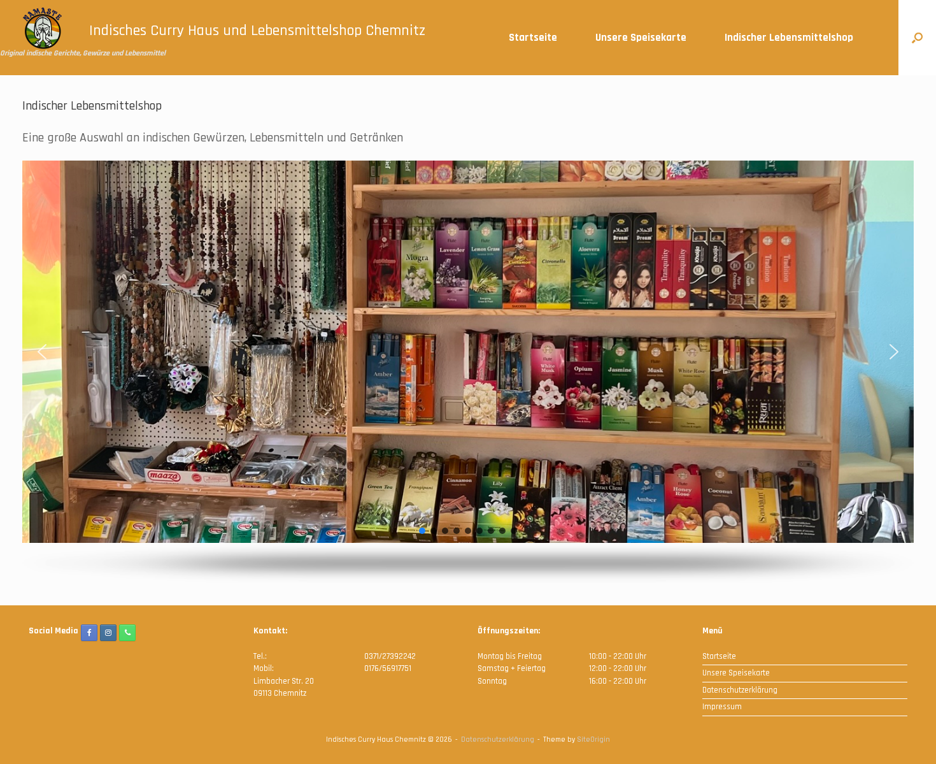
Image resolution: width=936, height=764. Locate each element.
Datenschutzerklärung (739, 690)
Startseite (533, 38)
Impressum (722, 707)
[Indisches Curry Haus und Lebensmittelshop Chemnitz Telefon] (127, 632)
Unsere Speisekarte (640, 38)
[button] (917, 37)
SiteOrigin (593, 739)
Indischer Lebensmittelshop (789, 38)
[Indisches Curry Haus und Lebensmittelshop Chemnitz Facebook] (89, 632)
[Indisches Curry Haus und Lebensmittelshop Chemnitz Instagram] (108, 632)
